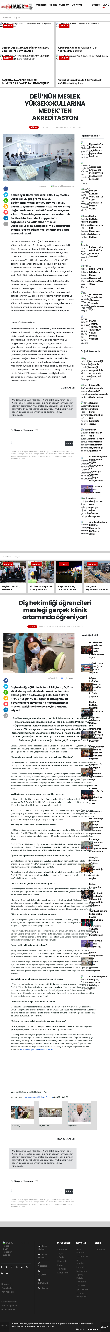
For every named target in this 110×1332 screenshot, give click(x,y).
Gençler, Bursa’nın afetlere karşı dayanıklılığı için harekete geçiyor (96, 413)
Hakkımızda (6, 1284)
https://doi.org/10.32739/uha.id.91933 (36, 1049)
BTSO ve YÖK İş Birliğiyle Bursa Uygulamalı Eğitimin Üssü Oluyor (96, 276)
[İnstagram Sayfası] (13, 1267)
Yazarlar (42, 1265)
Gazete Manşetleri (81, 1295)
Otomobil (41, 4)
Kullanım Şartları (9, 1301)
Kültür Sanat (63, 1272)
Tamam (93, 1329)
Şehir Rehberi (82, 1289)
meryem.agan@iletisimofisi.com (39, 1097)
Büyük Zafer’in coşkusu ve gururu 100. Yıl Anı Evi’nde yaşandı (95, 329)
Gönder (69, 443)
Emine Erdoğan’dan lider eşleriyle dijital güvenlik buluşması (96, 507)
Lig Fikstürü (81, 1271)
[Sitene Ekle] (8, 1273)
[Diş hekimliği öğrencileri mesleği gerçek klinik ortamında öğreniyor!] (38, 652)
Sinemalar (81, 1281)
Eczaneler (81, 1267)
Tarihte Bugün (80, 1276)
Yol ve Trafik (82, 1256)
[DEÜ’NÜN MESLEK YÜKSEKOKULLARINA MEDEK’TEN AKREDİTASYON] (38, 157)
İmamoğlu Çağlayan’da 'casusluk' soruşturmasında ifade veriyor (98, 391)
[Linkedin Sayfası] (23, 1267)
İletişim (45, 1288)
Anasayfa (7, 17)
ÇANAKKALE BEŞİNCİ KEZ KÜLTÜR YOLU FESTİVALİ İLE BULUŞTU (96, 173)
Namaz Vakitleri (80, 1262)
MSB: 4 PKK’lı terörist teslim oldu (95, 489)
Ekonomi (76, 4)
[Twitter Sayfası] (7, 1267)
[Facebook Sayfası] (2, 1267)
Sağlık (53, 4)
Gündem (64, 4)
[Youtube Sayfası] (18, 1267)
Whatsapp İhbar (9, 1305)
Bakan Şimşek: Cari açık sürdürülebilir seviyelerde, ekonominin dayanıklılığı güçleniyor (96, 440)
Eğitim (17, 17)
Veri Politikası (7, 1291)
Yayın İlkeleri (7, 1288)
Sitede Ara (100, 1249)
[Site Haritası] (3, 1273)
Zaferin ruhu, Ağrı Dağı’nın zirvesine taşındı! (96, 251)
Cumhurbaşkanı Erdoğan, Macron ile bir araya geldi (98, 528)
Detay (81, 1329)
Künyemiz (43, 1282)
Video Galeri (43, 1256)
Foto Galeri (42, 1247)
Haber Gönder (8, 1309)
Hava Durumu (80, 1251)
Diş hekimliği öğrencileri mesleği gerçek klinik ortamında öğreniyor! (96, 369)
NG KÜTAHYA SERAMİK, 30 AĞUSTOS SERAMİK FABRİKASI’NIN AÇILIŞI (96, 302)
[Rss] (28, 1267)
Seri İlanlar (81, 1285)
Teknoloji (61, 1268)
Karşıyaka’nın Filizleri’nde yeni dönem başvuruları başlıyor (96, 150)
